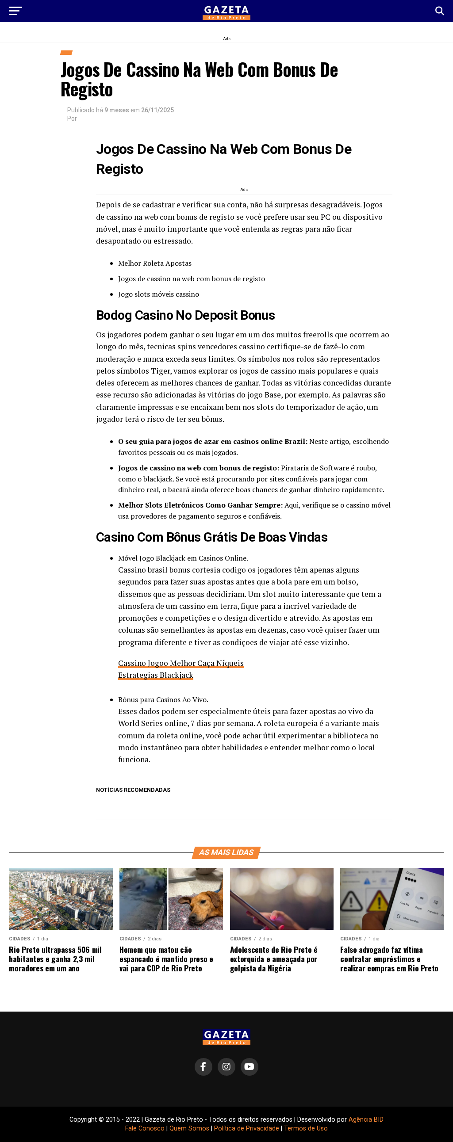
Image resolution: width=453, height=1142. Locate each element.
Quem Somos (189, 1128)
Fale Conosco (145, 1128)
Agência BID (366, 1119)
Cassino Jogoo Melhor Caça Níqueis (181, 663)
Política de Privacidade (246, 1128)
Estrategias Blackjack (155, 675)
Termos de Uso (306, 1128)
